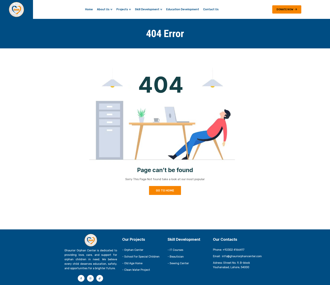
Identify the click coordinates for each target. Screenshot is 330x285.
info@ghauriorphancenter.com (242, 256)
